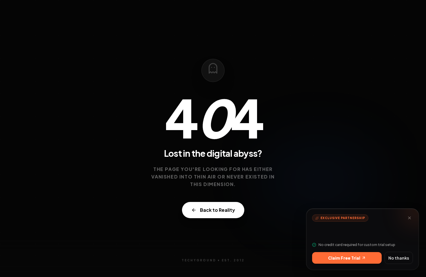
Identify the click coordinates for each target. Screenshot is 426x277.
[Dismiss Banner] (409, 217)
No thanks (398, 257)
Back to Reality (217, 210)
